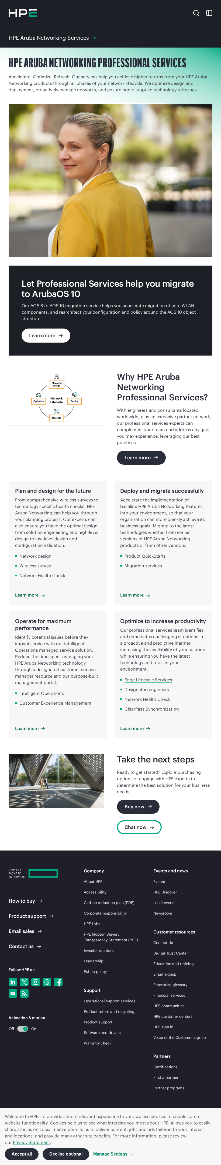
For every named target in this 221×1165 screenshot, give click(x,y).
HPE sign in (163, 1027)
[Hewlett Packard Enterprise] (23, 13)
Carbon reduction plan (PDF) (109, 902)
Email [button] (21, 931)
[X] (24, 982)
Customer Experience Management (55, 703)
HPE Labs (92, 923)
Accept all (22, 1154)
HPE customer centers (172, 1016)
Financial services (169, 995)
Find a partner (165, 1077)
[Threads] (47, 982)
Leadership (93, 961)
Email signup (165, 974)
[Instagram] (35, 982)
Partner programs (168, 1088)
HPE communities (169, 1005)
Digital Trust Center (170, 953)
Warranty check (97, 1043)
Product (27, 916)
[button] (196, 12)
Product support (98, 1022)
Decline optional (65, 1154)
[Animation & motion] (22, 1029)
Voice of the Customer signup (179, 1037)
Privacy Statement (31, 1142)
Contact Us (163, 942)
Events (159, 881)
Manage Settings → (113, 1154)
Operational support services (109, 1001)
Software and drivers (102, 1032)
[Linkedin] (13, 982)
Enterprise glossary (170, 984)
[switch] (19, 1028)
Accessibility (95, 892)
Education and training (173, 963)
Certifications (165, 1066)
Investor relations (99, 950)
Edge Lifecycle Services (148, 679)
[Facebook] (58, 982)
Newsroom (162, 913)
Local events (164, 902)
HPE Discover (165, 892)
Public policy (95, 971)
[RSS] (24, 993)
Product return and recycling (109, 1011)
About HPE (93, 881)
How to (22, 901)
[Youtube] (13, 993)
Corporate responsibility (105, 913)
